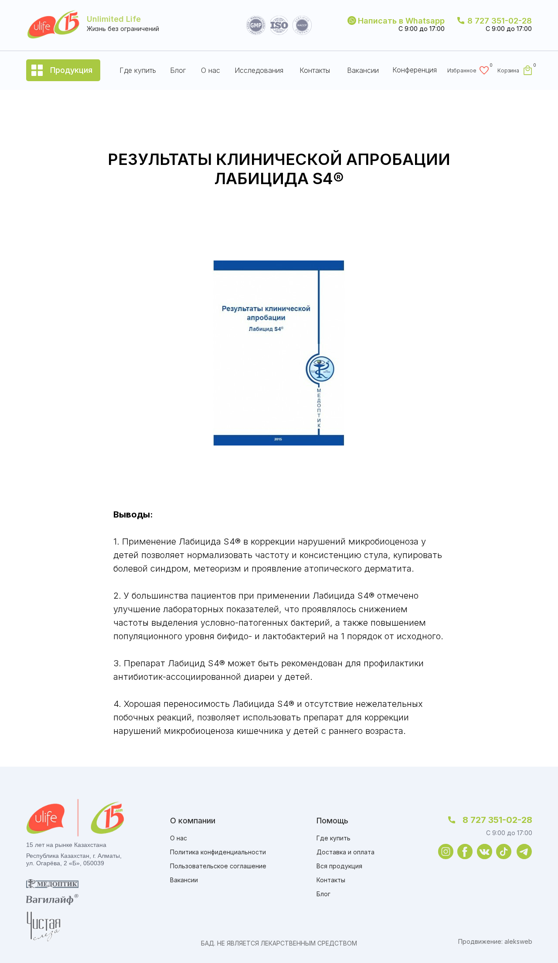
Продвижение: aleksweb (495, 941)
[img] (445, 851)
